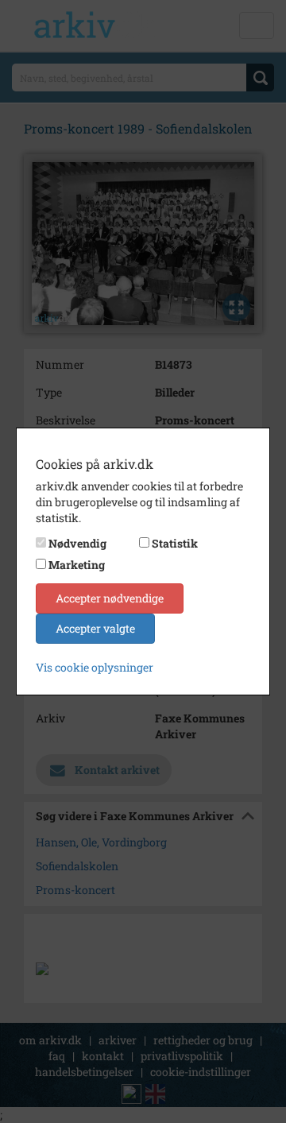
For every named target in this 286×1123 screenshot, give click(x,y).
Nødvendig (77, 543)
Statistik (175, 543)
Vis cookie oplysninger (94, 667)
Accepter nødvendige (110, 598)
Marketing (76, 564)
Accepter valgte (95, 628)
